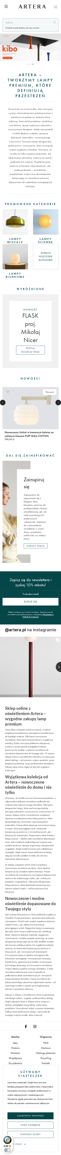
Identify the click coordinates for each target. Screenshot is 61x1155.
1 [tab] (28, 64)
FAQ (45, 1043)
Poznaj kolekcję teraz (30, 350)
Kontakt (46, 1063)
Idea (15, 1043)
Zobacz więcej (35, 545)
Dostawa (45, 1048)
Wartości (15, 1053)
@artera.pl (15, 629)
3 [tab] (32, 64)
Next (58, 402)
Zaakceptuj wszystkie (30, 1115)
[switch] (7, 1150)
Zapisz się (30, 601)
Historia (15, 1048)
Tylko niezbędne (30, 1125)
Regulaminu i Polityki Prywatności (38, 615)
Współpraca (15, 1058)
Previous (2, 402)
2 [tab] (30, 64)
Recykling (45, 1058)
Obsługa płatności (46, 1053)
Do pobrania (15, 1063)
